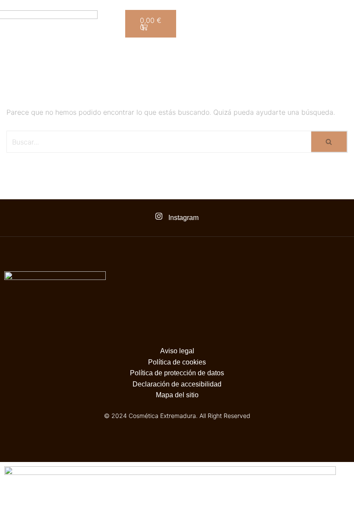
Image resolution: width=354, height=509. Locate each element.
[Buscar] (329, 142)
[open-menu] (327, 59)
